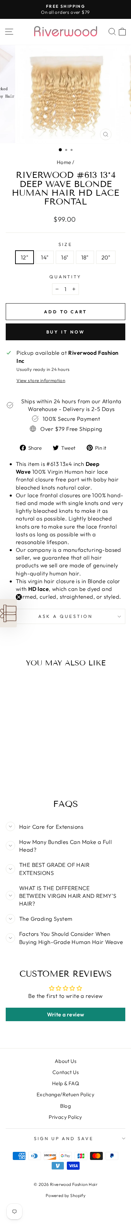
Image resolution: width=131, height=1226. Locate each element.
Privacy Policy (65, 1117)
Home (64, 162)
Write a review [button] (65, 1014)
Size (65, 244)
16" (64, 257)
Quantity (65, 276)
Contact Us (65, 1072)
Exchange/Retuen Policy (65, 1094)
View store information (40, 380)
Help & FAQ (65, 1083)
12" (24, 257)
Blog (65, 1106)
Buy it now (65, 332)
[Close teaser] (18, 597)
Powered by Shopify (65, 1195)
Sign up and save (64, 1138)
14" (44, 257)
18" (85, 257)
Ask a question (65, 616)
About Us (65, 1061)
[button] (8, 613)
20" (105, 257)
